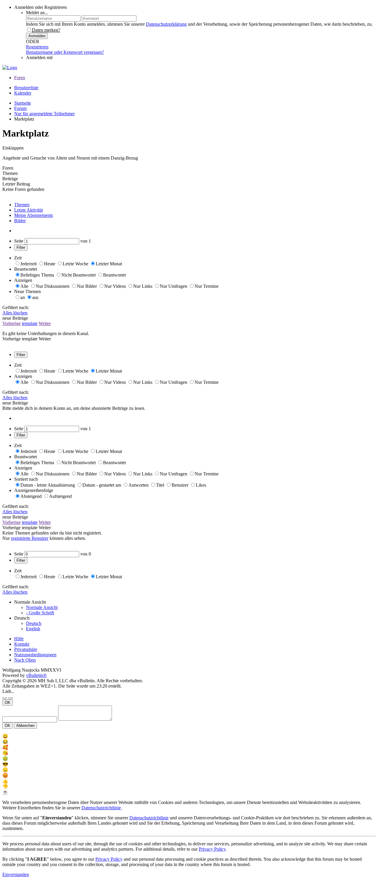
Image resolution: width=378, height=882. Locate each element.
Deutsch (33, 623)
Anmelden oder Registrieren (40, 7)
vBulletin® (36, 675)
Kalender (22, 92)
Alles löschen (14, 312)
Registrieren (37, 46)
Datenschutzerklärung (166, 24)
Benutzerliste (26, 87)
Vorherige (11, 323)
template (30, 323)
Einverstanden (15, 874)
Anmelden (36, 36)
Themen (22, 204)
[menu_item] (189, 736)
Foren (19, 77)
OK (7, 702)
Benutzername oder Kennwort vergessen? (65, 52)
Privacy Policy (212, 849)
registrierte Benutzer (29, 538)
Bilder (20, 220)
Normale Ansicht (42, 607)
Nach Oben (25, 659)
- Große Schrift (40, 612)
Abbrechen (25, 725)
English (33, 628)
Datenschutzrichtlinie (101, 807)
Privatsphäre (25, 649)
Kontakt (21, 644)
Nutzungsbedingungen (35, 654)
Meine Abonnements (33, 215)
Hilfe (19, 638)
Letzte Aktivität (28, 209)
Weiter (45, 323)
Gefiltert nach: (15, 307)
